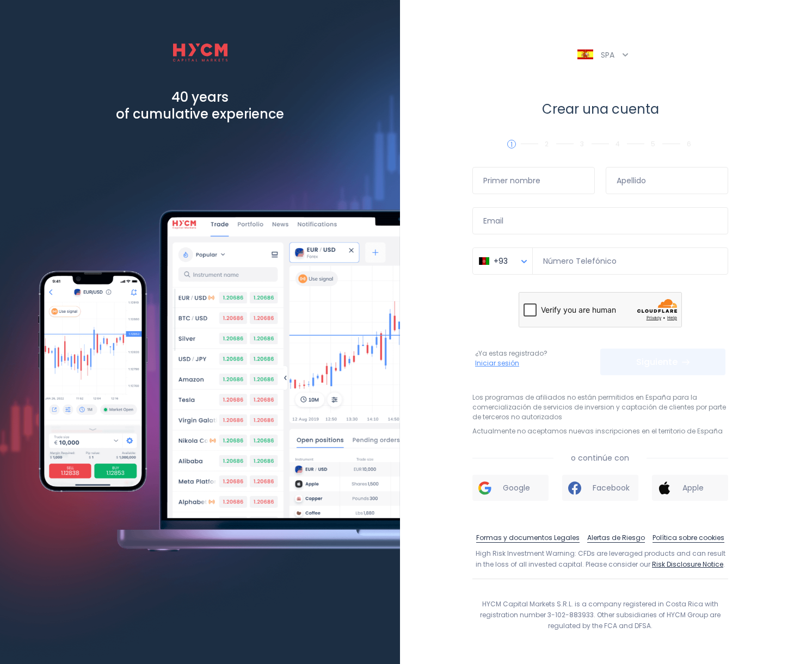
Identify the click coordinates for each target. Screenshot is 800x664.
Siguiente (658, 362)
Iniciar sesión (497, 363)
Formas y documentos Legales (528, 537)
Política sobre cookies (688, 537)
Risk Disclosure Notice (687, 564)
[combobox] (502, 267)
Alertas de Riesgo (616, 537)
